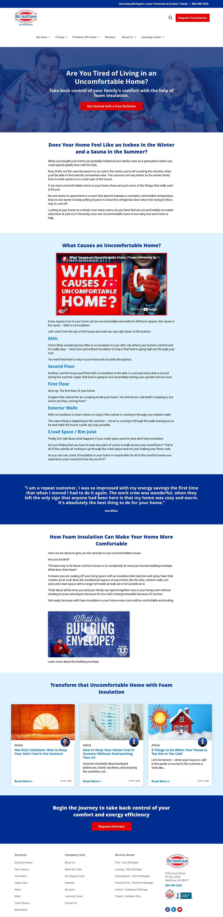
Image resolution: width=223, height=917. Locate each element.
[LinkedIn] (173, 909)
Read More (22, 781)
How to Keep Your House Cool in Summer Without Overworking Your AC (108, 754)
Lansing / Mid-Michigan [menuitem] (128, 869)
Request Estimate (111, 826)
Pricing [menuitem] (60, 37)
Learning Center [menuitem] (151, 37)
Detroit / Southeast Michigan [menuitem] (131, 889)
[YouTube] (179, 909)
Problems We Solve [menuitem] (84, 37)
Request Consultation (192, 18)
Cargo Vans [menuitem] (21, 882)
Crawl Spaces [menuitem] (22, 903)
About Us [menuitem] (127, 37)
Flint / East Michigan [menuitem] (126, 862)
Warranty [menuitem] (70, 882)
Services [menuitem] (41, 37)
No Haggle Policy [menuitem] (75, 876)
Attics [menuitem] (18, 889)
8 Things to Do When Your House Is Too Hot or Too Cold (179, 752)
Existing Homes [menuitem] (24, 862)
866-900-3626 (173, 885)
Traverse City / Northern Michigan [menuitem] (134, 882)
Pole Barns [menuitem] (21, 876)
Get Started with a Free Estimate (111, 106)
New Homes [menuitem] (22, 869)
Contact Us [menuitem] (71, 903)
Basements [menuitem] (21, 909)
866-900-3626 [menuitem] (200, 3)
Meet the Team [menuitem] (73, 869)
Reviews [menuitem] (110, 37)
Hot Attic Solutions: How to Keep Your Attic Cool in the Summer (40, 752)
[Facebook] (167, 909)
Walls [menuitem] (18, 896)
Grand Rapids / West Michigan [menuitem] (132, 876)
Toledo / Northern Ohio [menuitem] (128, 896)
